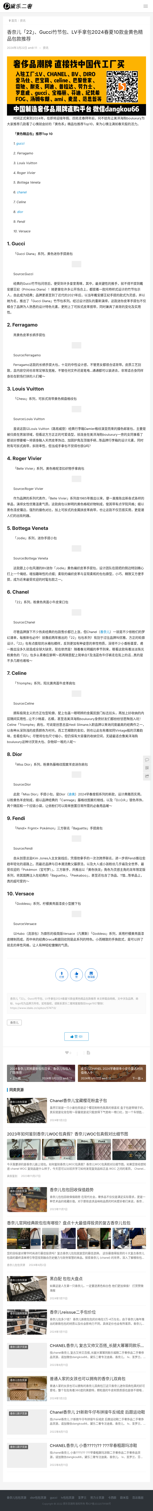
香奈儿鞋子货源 (18, 1346)
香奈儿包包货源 (18, 1102)
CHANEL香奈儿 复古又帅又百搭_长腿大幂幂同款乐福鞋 (98, 1345)
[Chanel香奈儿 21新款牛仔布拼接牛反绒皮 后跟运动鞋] (27, 1422)
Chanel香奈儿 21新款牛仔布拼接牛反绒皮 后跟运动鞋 (97, 1412)
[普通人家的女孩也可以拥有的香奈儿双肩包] (27, 1388)
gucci (20, 143)
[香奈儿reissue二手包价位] (27, 1322)
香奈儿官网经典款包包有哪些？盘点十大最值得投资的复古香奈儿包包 (68, 1223)
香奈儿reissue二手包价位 (73, 1312)
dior (20, 212)
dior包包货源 (38, 1497)
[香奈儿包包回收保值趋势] (27, 1199)
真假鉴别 (12, 1175)
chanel (22, 192)
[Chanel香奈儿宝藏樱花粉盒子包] (27, 1110)
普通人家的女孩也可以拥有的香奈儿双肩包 (88, 1378)
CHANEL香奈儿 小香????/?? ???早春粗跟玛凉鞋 (93, 1445)
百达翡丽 (137, 1497)
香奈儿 (105, 632)
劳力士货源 (97, 1497)
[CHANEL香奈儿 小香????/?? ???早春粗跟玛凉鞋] (27, 1455)
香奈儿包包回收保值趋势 (72, 1189)
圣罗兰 (82, 1497)
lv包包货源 (67, 1497)
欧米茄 (124, 1497)
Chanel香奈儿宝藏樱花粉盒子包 (78, 1100)
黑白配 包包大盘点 (66, 1278)
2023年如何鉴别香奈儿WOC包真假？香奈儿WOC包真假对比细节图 (67, 1134)
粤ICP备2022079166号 (98, 1503)
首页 (14, 20)
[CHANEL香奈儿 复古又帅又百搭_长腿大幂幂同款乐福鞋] (27, 1355)
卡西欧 (112, 1497)
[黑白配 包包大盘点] (27, 1288)
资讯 (45, 47)
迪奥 (72, 794)
